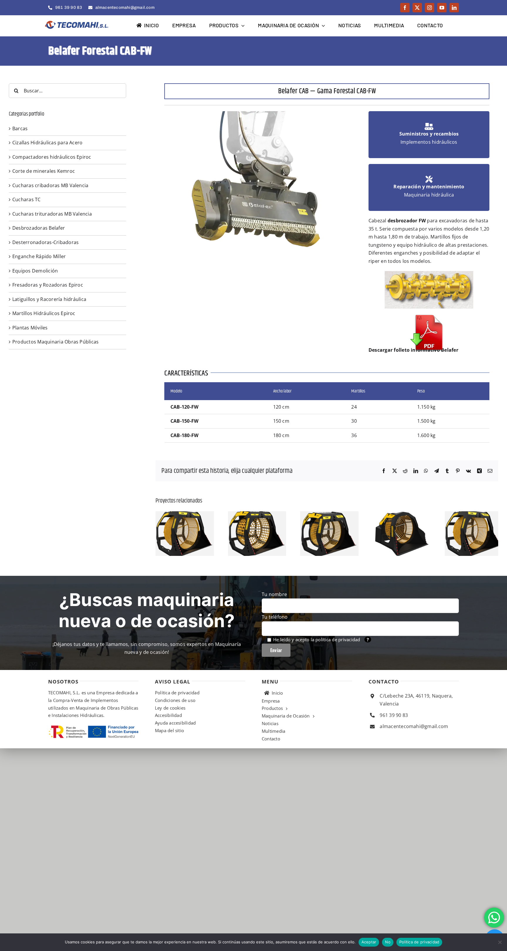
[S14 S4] (371, 514)
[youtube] (442, 7)
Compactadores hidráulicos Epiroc (51, 157)
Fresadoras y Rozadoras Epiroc (47, 285)
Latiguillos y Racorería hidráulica (49, 299)
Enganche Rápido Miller (39, 256)
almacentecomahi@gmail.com (414, 739)
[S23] (193, 514)
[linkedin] (454, 7)
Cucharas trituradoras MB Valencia (52, 214)
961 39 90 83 (394, 728)
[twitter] (417, 7)
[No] (500, 942)
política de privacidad (337, 652)
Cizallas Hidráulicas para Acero (47, 142)
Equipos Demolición (35, 271)
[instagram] (429, 7)
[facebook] (405, 7)
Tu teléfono (275, 630)
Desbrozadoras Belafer (38, 228)
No (388, 942)
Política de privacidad (419, 942)
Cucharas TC (26, 199)
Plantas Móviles (30, 327)
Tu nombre (274, 607)
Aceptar (368, 942)
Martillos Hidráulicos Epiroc (43, 313)
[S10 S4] (460, 514)
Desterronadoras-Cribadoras (45, 242)
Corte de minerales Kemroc (43, 171)
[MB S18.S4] (282, 514)
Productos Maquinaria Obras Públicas (55, 342)
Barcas (20, 128)
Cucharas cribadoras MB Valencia (50, 185)
